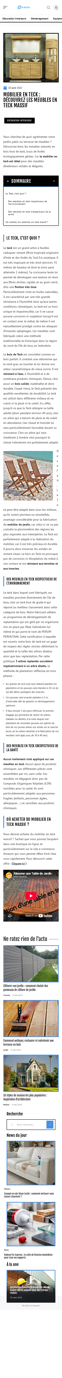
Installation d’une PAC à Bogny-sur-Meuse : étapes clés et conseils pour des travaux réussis (30, 1290)
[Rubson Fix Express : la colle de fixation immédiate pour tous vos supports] (31, 1224)
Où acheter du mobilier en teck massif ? (27, 222)
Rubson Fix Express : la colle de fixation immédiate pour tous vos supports (28, 1256)
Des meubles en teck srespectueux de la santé (29, 213)
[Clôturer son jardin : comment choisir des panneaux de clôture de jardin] (31, 964)
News (6, 1250)
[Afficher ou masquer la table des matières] (43, 181)
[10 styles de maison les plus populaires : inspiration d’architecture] (31, 1073)
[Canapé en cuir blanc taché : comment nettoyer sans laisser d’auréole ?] (31, 1163)
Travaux (6, 995)
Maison (6, 1104)
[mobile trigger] (6, 7)
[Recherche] (48, 7)
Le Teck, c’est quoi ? (16, 193)
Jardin (5, 1050)
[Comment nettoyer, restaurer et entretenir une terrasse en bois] (31, 1018)
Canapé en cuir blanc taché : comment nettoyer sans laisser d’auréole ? (29, 1195)
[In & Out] (24, 7)
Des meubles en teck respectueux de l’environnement (27, 202)
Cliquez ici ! (19, 863)
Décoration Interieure (19, 120)
